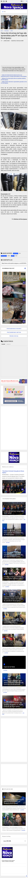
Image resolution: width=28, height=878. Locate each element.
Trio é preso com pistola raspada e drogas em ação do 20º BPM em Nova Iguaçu (13, 554)
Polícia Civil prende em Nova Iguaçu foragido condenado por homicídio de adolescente (14, 682)
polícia (12, 30)
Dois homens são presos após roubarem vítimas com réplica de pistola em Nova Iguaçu (13, 599)
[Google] (6, 1)
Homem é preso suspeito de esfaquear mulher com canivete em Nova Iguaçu (13, 293)
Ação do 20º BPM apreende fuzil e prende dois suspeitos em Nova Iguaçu (13, 532)
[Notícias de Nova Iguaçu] (14, 8)
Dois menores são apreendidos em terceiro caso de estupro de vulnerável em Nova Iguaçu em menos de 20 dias (13, 279)
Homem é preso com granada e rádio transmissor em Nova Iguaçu (13, 320)
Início (2, 30)
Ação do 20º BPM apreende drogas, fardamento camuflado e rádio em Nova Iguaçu (14, 621)
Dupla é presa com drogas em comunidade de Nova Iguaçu (11, 307)
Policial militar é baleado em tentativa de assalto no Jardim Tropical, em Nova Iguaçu (13, 704)
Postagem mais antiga (14, 332)
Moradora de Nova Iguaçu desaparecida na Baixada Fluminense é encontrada (12, 822)
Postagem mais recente (14, 328)
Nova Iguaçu (7, 30)
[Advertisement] (13, 53)
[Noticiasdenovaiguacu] (8, 1)
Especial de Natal (9, 667)
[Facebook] (1, 1)
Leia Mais (8, 542)
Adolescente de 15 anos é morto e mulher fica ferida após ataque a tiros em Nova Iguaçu (14, 643)
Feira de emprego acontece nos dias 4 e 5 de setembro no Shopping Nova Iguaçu (14, 801)
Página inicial (14, 336)
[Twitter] (4, 1)
